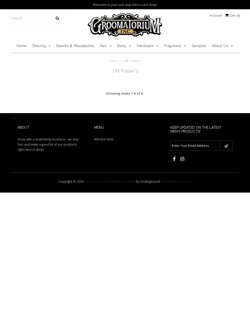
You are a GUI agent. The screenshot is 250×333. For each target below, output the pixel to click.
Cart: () (234, 15)
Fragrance (172, 46)
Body (121, 46)
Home (22, 46)
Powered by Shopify (176, 181)
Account (215, 15)
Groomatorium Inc (97, 181)
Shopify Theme (124, 181)
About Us (220, 46)
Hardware (145, 46)
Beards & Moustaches (75, 46)
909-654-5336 (103, 139)
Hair (103, 46)
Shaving (39, 46)
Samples (199, 46)
